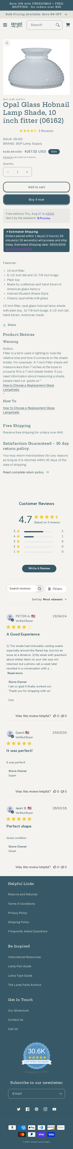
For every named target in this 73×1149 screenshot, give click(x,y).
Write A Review (39, 568)
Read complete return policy (23, 472)
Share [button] (12, 324)
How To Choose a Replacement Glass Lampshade (29, 410)
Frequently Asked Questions (27, 931)
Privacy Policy (17, 913)
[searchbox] (21, 588)
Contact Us (15, 1019)
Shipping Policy (18, 922)
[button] (5, 24)
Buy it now (36, 199)
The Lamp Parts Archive (24, 984)
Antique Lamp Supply (40, 1142)
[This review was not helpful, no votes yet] (62, 716)
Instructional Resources (24, 957)
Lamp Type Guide (20, 975)
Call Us (13, 1029)
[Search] (57, 24)
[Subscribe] (60, 1094)
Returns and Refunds (22, 894)
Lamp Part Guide (19, 966)
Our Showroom (18, 1010)
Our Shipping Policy (18, 248)
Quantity (8, 163)
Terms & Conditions (21, 903)
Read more (15, 673)
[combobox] (44, 25)
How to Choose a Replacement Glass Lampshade (28, 387)
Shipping (8, 157)
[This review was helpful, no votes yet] (54, 716)
